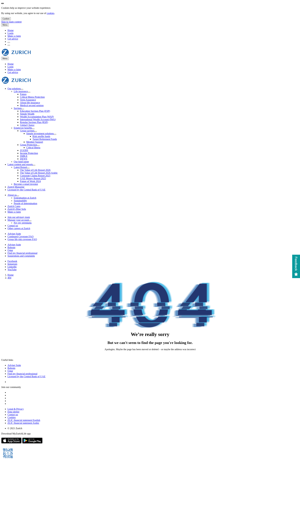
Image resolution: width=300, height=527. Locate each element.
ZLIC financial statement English (24, 420)
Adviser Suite (14, 365)
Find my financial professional (22, 373)
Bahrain (11, 368)
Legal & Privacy (16, 409)
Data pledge (13, 411)
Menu (5, 25)
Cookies (12, 417)
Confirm (6, 19)
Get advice (13, 38)
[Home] (16, 55)
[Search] (9, 42)
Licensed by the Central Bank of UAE (26, 376)
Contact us (13, 414)
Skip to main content (11, 21)
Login (10, 33)
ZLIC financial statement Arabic (23, 423)
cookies (50, 13)
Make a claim (14, 36)
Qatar (10, 371)
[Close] (2, 3)
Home (11, 30)
